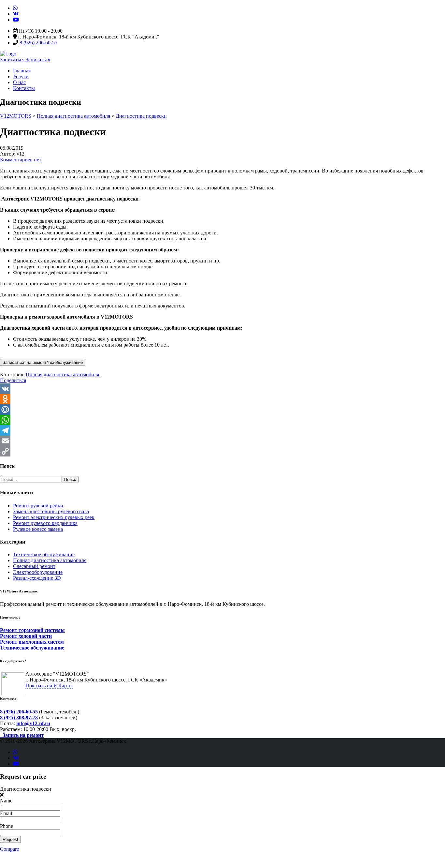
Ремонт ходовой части (26, 636)
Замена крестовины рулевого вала (51, 511)
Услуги (21, 76)
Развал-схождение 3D (37, 578)
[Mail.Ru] (222, 409)
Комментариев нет (20, 159)
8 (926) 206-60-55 (38, 42)
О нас (19, 82)
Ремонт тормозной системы (32, 630)
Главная (22, 70)
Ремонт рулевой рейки (38, 505)
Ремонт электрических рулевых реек (53, 517)
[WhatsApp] (222, 420)
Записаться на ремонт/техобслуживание (43, 362)
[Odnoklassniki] (222, 399)
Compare (9, 849)
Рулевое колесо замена (38, 529)
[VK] (222, 388)
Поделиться (13, 380)
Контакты (24, 88)
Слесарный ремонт (34, 566)
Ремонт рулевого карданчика (45, 523)
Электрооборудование (38, 572)
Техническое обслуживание (44, 554)
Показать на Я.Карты (49, 685)
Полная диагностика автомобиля (49, 560)
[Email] (222, 441)
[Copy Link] (222, 451)
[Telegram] (222, 430)
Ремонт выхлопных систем (32, 642)
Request (10, 839)
